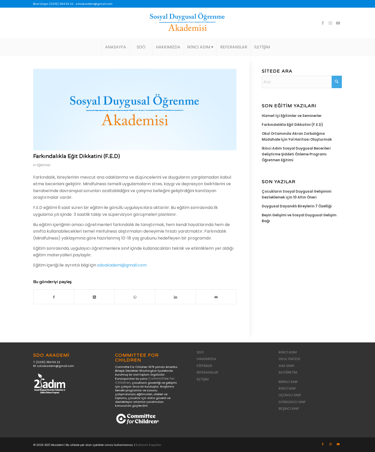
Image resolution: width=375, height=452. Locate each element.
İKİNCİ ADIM (288, 352)
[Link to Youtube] (338, 23)
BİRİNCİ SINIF (288, 381)
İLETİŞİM (203, 379)
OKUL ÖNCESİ (289, 358)
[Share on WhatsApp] (135, 297)
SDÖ (200, 352)
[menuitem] (115, 47)
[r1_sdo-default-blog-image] (134, 109)
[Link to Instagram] (330, 23)
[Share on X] (94, 297)
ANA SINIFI (286, 365)
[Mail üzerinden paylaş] (216, 297)
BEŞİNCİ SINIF (289, 408)
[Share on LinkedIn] (175, 297)
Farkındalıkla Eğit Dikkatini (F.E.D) (292, 124)
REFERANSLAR (207, 372)
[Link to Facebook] (323, 23)
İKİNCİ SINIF (287, 388)
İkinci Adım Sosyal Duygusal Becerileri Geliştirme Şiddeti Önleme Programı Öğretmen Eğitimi (296, 154)
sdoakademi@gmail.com (94, 4)
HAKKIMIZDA (206, 358)
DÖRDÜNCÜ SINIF (292, 402)
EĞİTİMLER (204, 365)
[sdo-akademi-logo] (187, 23)
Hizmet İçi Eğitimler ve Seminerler (292, 115)
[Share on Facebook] (53, 297)
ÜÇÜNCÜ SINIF (290, 395)
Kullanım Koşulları (148, 445)
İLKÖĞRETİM (288, 372)
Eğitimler (44, 165)
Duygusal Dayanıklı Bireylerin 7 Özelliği (297, 206)
